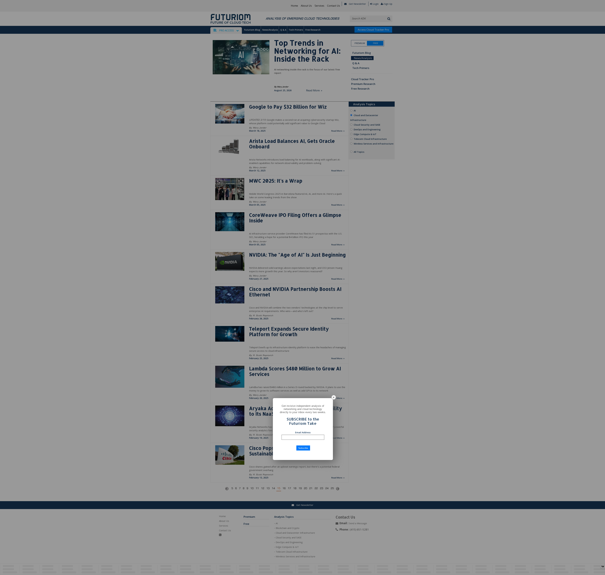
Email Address (303, 432)
